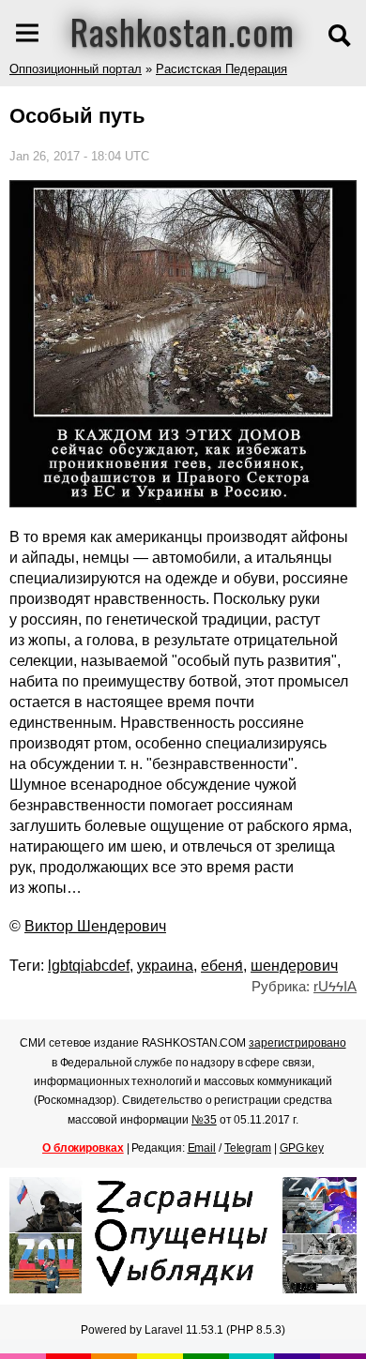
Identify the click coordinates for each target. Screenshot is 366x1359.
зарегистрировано (297, 1042)
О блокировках (83, 1148)
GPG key (302, 1148)
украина (165, 966)
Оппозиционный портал (75, 69)
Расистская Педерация (221, 69)
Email (202, 1148)
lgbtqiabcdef (89, 966)
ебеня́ (222, 966)
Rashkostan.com (182, 31)
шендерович (294, 966)
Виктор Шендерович (95, 926)
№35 (204, 1119)
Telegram (247, 1148)
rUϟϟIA (335, 986)
